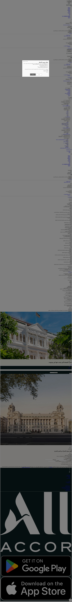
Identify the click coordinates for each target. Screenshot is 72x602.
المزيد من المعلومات (45, 70)
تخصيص (39, 74)
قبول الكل (33, 74)
